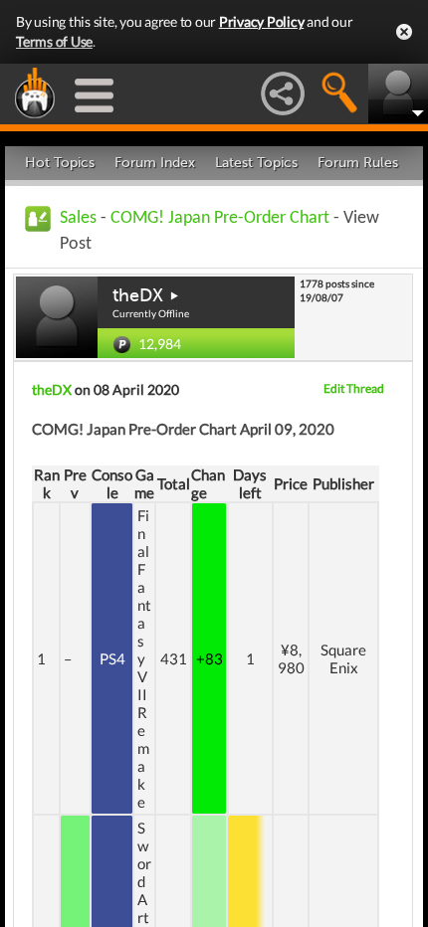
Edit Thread (353, 388)
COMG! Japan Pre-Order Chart (219, 218)
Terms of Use (54, 41)
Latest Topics (256, 162)
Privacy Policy (262, 21)
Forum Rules (358, 162)
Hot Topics (60, 162)
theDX (137, 295)
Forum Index (154, 162)
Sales (78, 218)
